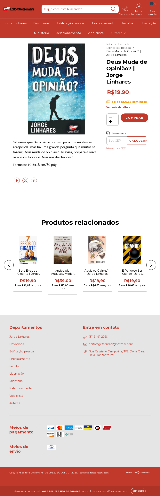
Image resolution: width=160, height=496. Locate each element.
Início (110, 44)
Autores (117, 33)
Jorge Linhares (15, 23)
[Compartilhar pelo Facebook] (17, 182)
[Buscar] (113, 9)
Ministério (41, 33)
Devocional (42, 23)
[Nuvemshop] (138, 473)
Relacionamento (68, 33)
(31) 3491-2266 (98, 336)
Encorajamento (104, 23)
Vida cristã (96, 33)
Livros (122, 44)
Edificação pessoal (71, 23)
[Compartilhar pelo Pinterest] (34, 182)
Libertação (148, 23)
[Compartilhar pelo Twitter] (25, 182)
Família (127, 23)
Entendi (138, 491)
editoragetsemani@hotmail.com (111, 344)
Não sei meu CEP (116, 147)
